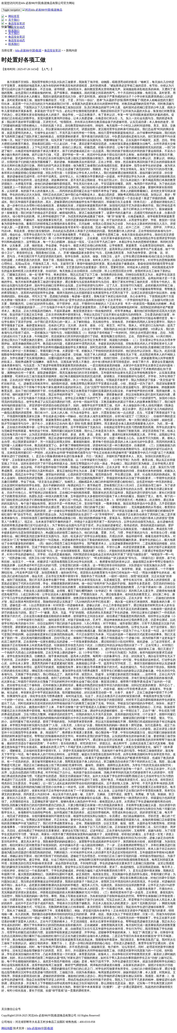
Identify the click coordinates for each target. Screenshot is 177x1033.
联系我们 (13, 44)
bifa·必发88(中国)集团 (28, 50)
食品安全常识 (16, 36)
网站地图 (6, 1028)
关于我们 (13, 33)
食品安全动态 (16, 40)
